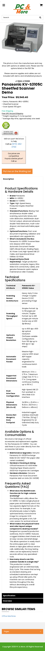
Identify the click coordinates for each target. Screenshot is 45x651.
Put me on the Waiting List (17, 171)
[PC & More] (22, 8)
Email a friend (23, 81)
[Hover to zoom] (22, 37)
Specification (9, 595)
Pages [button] (6, 631)
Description (8, 179)
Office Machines (9, 616)
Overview (7, 601)
